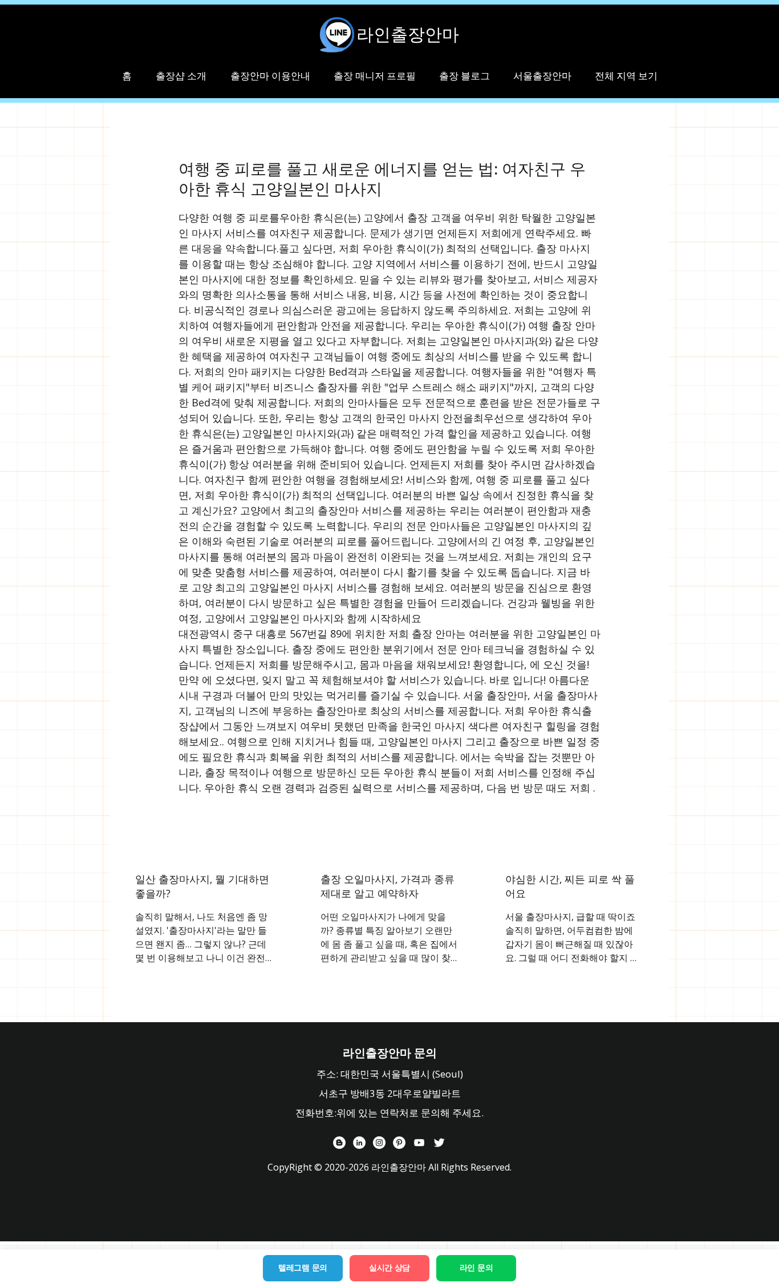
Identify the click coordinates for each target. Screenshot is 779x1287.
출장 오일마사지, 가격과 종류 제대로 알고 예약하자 (387, 886)
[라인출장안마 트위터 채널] (439, 1142)
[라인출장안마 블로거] (339, 1142)
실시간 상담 (389, 1267)
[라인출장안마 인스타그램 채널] (379, 1142)
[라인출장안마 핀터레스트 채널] (399, 1142)
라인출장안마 (407, 34)
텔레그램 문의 (302, 1267)
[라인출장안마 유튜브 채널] (419, 1142)
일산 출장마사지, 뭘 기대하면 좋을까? (202, 886)
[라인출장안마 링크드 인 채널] (359, 1142)
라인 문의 (476, 1267)
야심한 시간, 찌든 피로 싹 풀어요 (570, 886)
